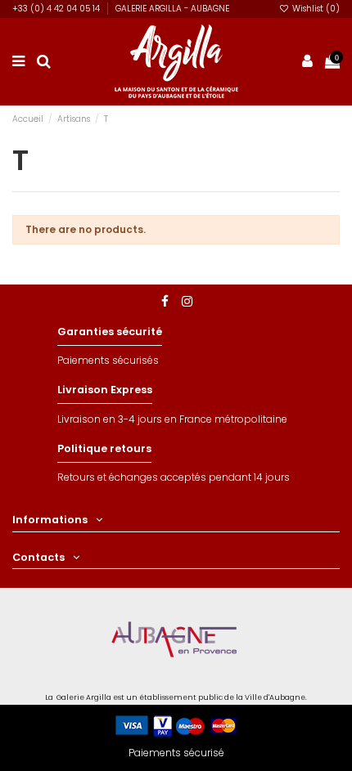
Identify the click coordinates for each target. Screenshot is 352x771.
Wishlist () (315, 8)
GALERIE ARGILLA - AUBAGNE (172, 8)
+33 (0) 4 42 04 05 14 (57, 8)
